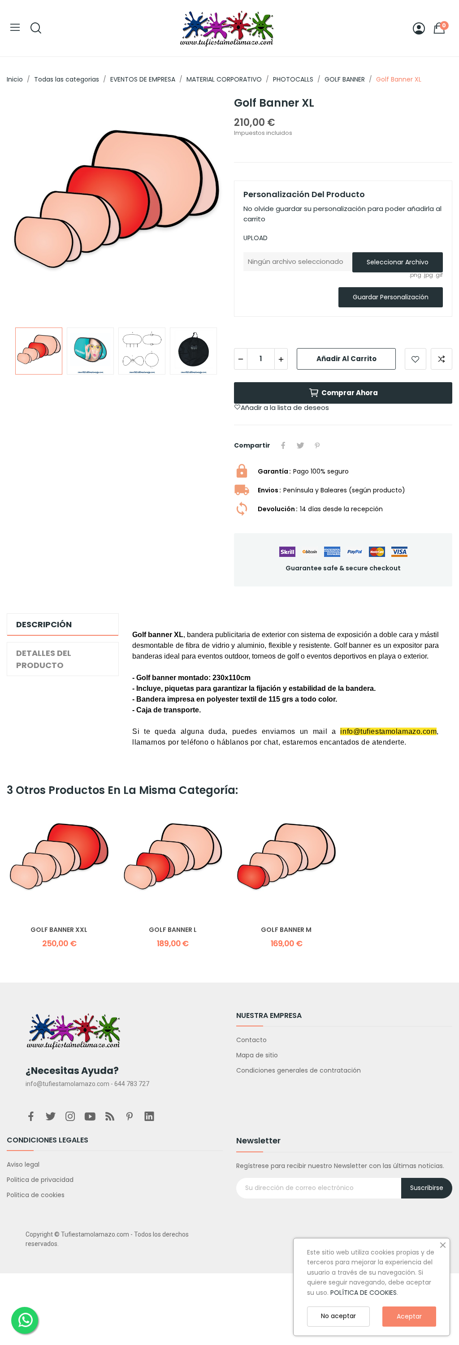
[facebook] (31, 1117)
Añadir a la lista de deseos (415, 359)
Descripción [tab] (44, 624)
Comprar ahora (349, 392)
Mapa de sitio (257, 1055)
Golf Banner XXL (58, 930)
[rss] (109, 1117)
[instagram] (70, 1117)
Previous (27, 208)
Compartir (283, 445)
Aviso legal (23, 1164)
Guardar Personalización (391, 297)
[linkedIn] (149, 1117)
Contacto (251, 1039)
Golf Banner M (286, 930)
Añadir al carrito (346, 358)
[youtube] (90, 1117)
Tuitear (300, 445)
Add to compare (441, 359)
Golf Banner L (173, 930)
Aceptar (409, 1316)
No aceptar (338, 1315)
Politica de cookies (36, 1194)
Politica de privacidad (40, 1179)
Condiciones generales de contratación (298, 1070)
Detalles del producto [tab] (43, 659)
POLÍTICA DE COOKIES (363, 1292)
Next (204, 208)
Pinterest (317, 445)
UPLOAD (255, 237)
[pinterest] (129, 1117)
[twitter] (50, 1117)
